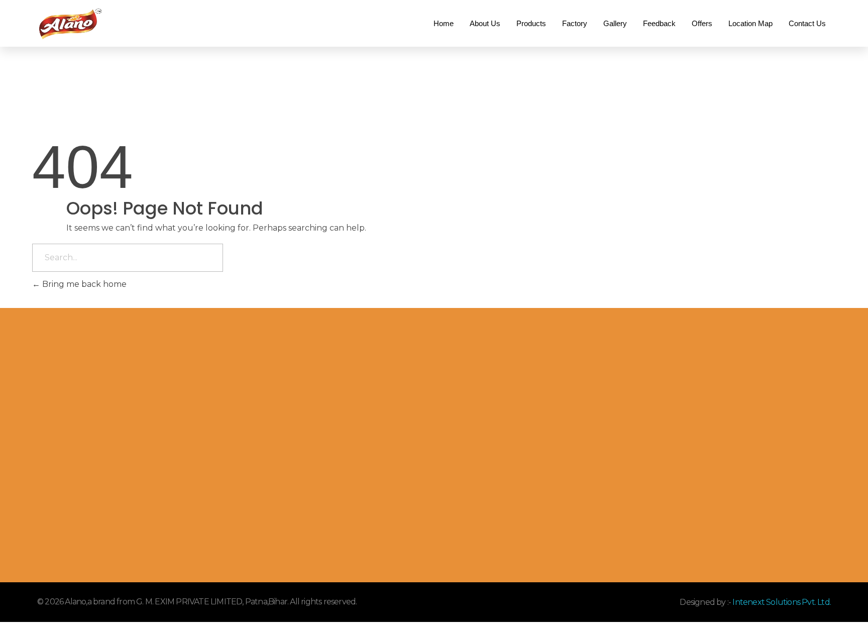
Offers (702, 23)
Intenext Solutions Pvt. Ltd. (781, 602)
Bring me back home (83, 284)
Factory (574, 23)
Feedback (659, 23)
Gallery (615, 23)
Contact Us (807, 23)
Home (443, 23)
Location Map (750, 23)
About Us (485, 23)
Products (531, 23)
